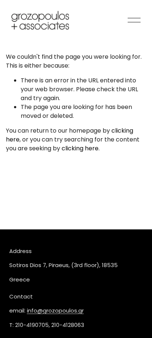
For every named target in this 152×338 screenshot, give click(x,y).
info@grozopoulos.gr (55, 310)
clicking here (80, 148)
